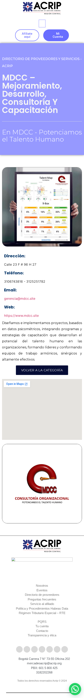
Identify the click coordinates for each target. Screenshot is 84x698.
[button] (42, 23)
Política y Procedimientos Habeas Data (42, 608)
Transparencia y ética (42, 635)
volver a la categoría (42, 370)
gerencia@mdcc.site (19, 298)
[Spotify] (64, 649)
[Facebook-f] (19, 649)
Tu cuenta (42, 626)
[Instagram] (34, 649)
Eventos (42, 590)
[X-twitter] (27, 649)
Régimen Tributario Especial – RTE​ (42, 613)
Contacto (42, 630)
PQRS (42, 621)
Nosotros (42, 585)
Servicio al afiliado (42, 604)
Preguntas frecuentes (42, 599)
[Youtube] (42, 649)
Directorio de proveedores (42, 594)
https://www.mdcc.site (21, 316)
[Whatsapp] (57, 649)
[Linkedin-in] (49, 649)
